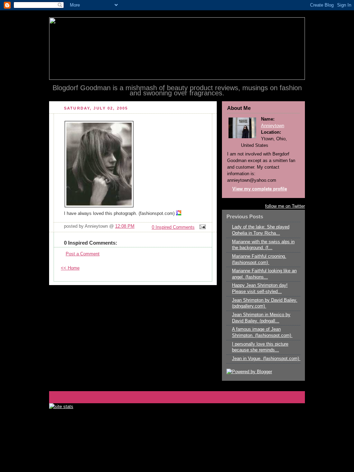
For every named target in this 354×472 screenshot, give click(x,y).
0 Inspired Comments (173, 227)
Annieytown (272, 125)
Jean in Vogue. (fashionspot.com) (266, 358)
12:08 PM (124, 226)
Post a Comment (83, 254)
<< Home (70, 268)
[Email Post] (201, 227)
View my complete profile (259, 189)
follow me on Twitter (285, 206)
